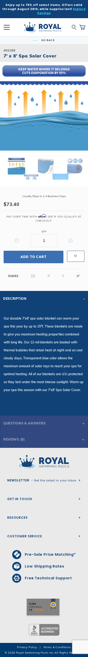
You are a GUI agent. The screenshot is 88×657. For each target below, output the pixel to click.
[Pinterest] (49, 276)
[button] (7, 113)
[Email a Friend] (33, 276)
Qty (44, 231)
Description (15, 299)
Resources (17, 517)
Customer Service (24, 536)
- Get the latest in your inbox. (42, 480)
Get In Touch (19, 499)
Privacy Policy (27, 647)
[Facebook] (63, 276)
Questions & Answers (24, 423)
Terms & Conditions (57, 647)
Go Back (47, 40)
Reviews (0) (14, 439)
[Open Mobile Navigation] (6, 27)
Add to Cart (33, 257)
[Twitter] (78, 276)
